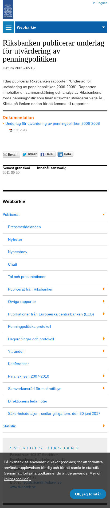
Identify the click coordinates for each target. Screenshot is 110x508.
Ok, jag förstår (88, 494)
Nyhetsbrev (17, 252)
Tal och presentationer (27, 276)
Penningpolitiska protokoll (29, 326)
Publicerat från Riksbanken (30, 289)
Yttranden (16, 351)
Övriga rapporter (22, 301)
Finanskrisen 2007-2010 (28, 376)
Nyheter (15, 239)
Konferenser (18, 364)
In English (100, 2)
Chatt (12, 264)
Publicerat (11, 214)
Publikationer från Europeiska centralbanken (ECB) (51, 314)
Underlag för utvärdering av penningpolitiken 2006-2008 (52, 123)
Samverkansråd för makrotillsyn (34, 388)
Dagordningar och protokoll (31, 339)
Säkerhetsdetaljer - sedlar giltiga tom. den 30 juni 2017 (54, 413)
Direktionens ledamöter (27, 401)
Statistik (9, 426)
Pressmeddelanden (24, 227)
